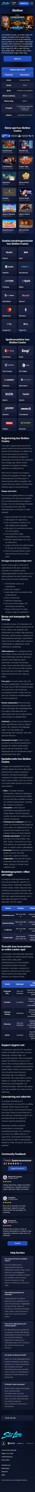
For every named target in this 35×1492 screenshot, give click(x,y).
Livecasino (14, 136)
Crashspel (24, 136)
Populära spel (4, 135)
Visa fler (17, 1243)
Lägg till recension (17, 1168)
